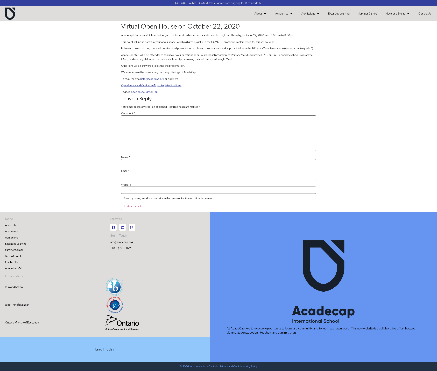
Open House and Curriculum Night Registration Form (151, 85)
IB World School (14, 287)
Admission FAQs (14, 268)
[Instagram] (131, 227)
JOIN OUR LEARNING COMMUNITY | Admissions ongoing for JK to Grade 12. (218, 3)
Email (125, 171)
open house (138, 92)
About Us (10, 225)
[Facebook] (113, 227)
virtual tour (152, 92)
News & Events (13, 256)
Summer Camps (367, 13)
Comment (128, 113)
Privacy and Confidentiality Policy (238, 366)
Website (126, 184)
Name (125, 157)
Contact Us (424, 13)
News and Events (395, 13)
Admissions (308, 13)
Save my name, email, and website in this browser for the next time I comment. (169, 198)
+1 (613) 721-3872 (120, 248)
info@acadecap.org (152, 79)
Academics (281, 13)
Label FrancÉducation (17, 304)
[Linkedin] (122, 227)
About (258, 13)
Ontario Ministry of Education (22, 322)
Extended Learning (339, 13)
